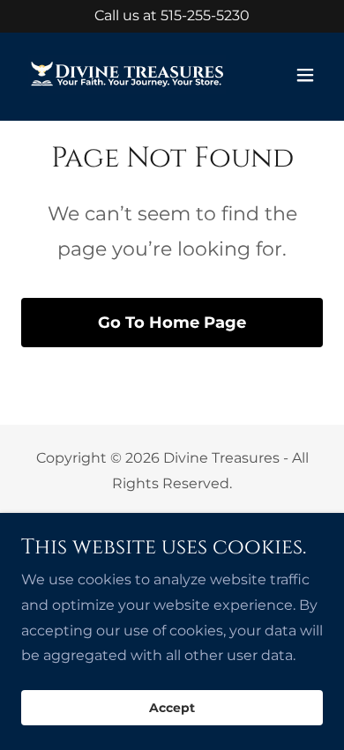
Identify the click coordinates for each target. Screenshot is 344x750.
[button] (305, 75)
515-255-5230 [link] (205, 15)
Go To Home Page (172, 322)
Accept (172, 708)
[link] (126, 75)
